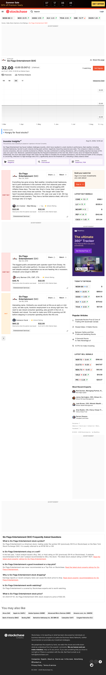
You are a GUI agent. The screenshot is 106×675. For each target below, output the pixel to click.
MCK (22, 18)
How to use (82, 426)
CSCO (81, 219)
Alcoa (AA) (6, 613)
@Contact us (36, 662)
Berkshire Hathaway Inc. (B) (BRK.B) (46, 618)
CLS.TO (82, 365)
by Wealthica (95, 432)
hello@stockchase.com (39, 654)
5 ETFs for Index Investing (84, 346)
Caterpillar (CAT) (67, 618)
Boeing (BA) (26, 618)
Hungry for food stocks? (16, 132)
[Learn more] (67, 216)
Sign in (79, 184)
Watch (61, 175)
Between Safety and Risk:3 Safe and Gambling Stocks (85, 333)
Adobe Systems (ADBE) (36, 613)
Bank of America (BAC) (11, 618)
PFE (80, 380)
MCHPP (81, 209)
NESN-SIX (7, 18)
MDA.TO (83, 370)
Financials (8, 75)
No (42, 206)
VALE (81, 375)
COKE (80, 199)
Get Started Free (82, 251)
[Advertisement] (53, 41)
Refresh (36, 67)
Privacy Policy (36, 665)
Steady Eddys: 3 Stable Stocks (86, 327)
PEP (80, 214)
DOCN (93, 18)
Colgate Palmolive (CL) (85, 618)
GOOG (36, 18)
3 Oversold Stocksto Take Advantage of (83, 340)
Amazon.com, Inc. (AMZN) (83, 613)
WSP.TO (82, 360)
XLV (50, 18)
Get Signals (98, 68)
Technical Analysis (24, 75)
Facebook (75, 428)
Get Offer (98, 4)
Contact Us (90, 426)
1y (22, 81)
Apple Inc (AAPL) (19, 613)
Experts (43, 659)
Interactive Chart (98, 81)
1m (9, 81)
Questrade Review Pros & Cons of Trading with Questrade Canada (87, 321)
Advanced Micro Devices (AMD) (59, 613)
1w (4, 81)
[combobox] (52, 12)
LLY (79, 204)
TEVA (64, 18)
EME (78, 18)
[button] (25, 206)
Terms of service (49, 665)
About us (74, 426)
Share (50, 175)
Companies (35, 659)
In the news (68, 659)
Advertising (78, 659)
